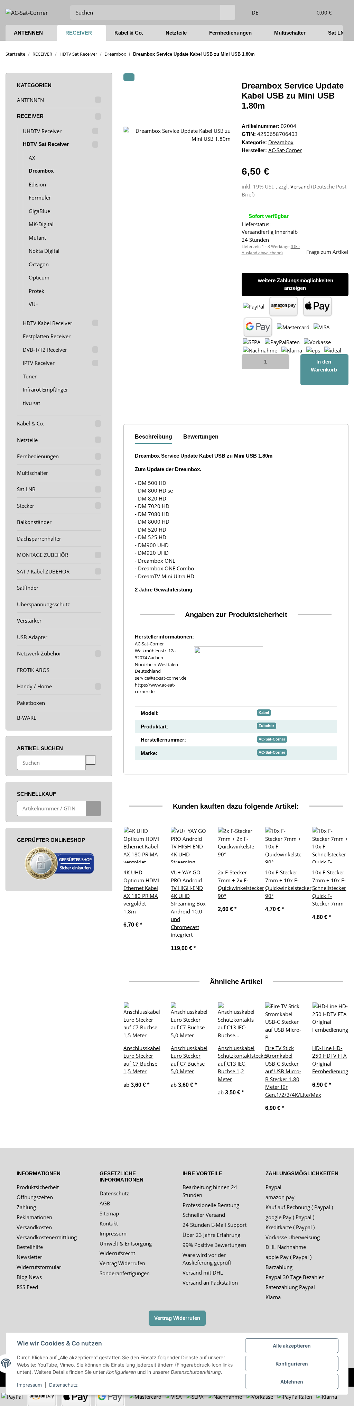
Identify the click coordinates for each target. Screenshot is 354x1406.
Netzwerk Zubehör (39, 653)
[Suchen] (227, 12)
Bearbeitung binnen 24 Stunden (210, 1191)
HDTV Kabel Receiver (47, 323)
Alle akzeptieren (292, 1346)
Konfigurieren (292, 1364)
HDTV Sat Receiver (46, 144)
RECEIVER (30, 116)
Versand (300, 186)
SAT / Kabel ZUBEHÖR (43, 571)
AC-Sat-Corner (272, 739)
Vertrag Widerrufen (122, 1263)
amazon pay (280, 1197)
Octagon (39, 264)
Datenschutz (114, 1193)
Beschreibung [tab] (153, 437)
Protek (36, 290)
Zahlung (26, 1207)
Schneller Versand (204, 1214)
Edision (37, 184)
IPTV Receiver (39, 362)
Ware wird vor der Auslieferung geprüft (207, 1258)
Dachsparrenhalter (39, 538)
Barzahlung (279, 1266)
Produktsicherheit (38, 1187)
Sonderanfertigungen (125, 1273)
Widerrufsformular (39, 1266)
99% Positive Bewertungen (214, 1244)
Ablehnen (291, 1382)
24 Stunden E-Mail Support (214, 1224)
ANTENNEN (30, 100)
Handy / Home (34, 686)
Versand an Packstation (210, 1282)
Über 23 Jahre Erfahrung (211, 1234)
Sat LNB (26, 489)
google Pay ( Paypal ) (290, 1217)
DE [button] (255, 12)
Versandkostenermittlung (47, 1237)
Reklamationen (34, 1217)
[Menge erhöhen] (281, 361)
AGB (105, 1203)
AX (32, 157)
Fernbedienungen (38, 456)
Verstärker (29, 620)
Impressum (113, 1233)
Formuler (40, 197)
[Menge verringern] (249, 361)
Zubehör (266, 726)
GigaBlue (39, 211)
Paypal (273, 1187)
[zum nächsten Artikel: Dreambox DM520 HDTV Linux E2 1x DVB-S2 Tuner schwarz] (340, 54)
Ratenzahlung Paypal (290, 1287)
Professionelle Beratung (211, 1205)
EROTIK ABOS (33, 670)
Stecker (25, 505)
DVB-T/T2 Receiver (45, 349)
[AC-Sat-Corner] (27, 12)
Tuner (30, 376)
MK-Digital (41, 224)
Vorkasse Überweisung (293, 1237)
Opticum (39, 277)
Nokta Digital (44, 250)
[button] (278, 12)
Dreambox (281, 142)
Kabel (264, 712)
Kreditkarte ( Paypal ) (290, 1227)
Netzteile (27, 439)
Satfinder (27, 587)
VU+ (34, 304)
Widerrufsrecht (117, 1253)
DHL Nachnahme (286, 1246)
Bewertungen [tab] (200, 437)
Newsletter (29, 1256)
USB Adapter (32, 637)
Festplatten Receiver (47, 336)
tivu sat (31, 402)
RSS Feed (27, 1287)
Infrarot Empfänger (45, 389)
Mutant (37, 237)
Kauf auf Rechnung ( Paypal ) (299, 1207)
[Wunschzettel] (294, 12)
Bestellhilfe (30, 1246)
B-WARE (26, 717)
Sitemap (109, 1213)
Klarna (273, 1297)
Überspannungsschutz (43, 604)
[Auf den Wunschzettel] (216, 94)
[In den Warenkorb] (128, 77)
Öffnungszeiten (35, 1197)
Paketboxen (31, 702)
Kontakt (109, 1223)
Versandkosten (34, 1227)
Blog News (29, 1277)
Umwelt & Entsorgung (126, 1243)
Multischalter (32, 472)
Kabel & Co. (30, 423)
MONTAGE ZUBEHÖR (42, 554)
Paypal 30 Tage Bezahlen (295, 1277)
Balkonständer (34, 521)
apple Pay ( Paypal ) (288, 1256)
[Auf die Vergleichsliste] (198, 94)
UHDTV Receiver (42, 131)
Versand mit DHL (203, 1272)
